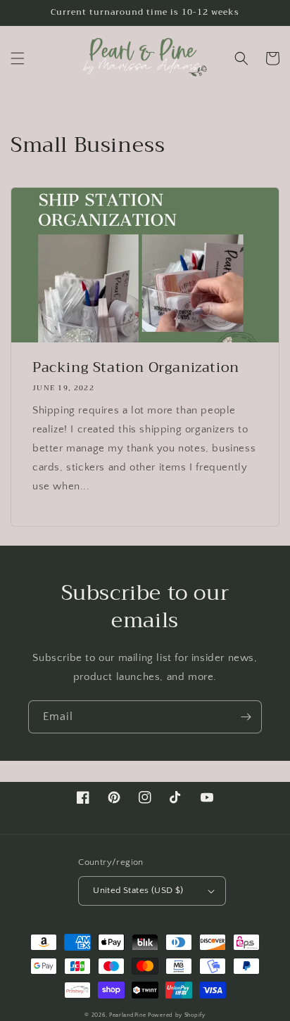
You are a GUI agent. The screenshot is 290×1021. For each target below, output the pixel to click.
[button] (17, 58)
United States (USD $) (138, 890)
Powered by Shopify (177, 1015)
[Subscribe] (245, 716)
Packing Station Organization (135, 368)
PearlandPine (128, 1015)
